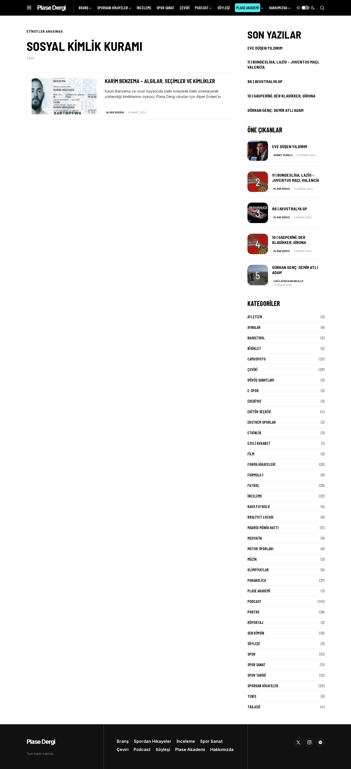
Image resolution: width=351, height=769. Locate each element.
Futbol (253, 485)
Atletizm (254, 316)
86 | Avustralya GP (264, 81)
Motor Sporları (260, 548)
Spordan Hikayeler (262, 685)
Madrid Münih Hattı (263, 527)
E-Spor (253, 390)
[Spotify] (320, 742)
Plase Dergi (51, 7)
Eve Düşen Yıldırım (264, 48)
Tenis (251, 696)
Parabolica (256, 580)
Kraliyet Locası (260, 516)
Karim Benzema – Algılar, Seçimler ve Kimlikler (160, 81)
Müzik (252, 559)
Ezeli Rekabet (258, 443)
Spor (251, 654)
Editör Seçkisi (259, 411)
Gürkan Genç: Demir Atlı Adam (275, 110)
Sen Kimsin (255, 632)
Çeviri (252, 369)
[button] (29, 8)
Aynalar (254, 327)
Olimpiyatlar (258, 569)
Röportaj (255, 622)
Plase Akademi (258, 590)
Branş (123, 741)
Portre (253, 611)
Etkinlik (254, 432)
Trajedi (253, 706)
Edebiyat (254, 401)
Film (250, 453)
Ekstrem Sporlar (261, 422)
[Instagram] (309, 742)
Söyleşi (253, 643)
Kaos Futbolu (258, 506)
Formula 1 (255, 474)
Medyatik (254, 538)
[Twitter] (298, 742)
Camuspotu (256, 358)
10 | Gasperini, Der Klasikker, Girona (281, 95)
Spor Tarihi (256, 675)
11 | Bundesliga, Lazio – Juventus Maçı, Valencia (283, 64)
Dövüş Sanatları (260, 379)
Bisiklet (254, 348)
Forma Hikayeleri (261, 464)
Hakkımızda (222, 749)
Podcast (254, 601)
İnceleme (254, 495)
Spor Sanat (256, 664)
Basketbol (256, 337)
